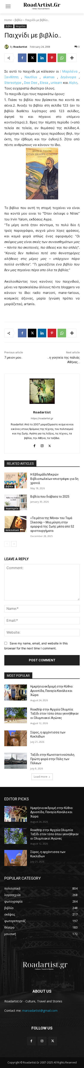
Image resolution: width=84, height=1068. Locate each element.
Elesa (44, 83)
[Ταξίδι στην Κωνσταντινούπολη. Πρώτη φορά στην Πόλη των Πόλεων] (15, 761)
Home (8, 20)
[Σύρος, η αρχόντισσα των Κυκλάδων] (15, 738)
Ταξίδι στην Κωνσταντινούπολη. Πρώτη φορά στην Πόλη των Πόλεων (52, 759)
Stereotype (13, 83)
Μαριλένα (70, 71)
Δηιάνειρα (68, 77)
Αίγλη (73, 83)
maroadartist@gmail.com (40, 1010)
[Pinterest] (52, 57)
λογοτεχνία (12, 508)
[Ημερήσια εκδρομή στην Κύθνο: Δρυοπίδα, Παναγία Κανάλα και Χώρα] (15, 692)
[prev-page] (7, 544)
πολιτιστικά (12, 530)
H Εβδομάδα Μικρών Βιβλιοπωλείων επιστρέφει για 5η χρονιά (54, 479)
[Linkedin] (42, 57)
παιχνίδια (20, 26)
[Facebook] (22, 57)
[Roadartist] (7, 47)
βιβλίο (18, 20)
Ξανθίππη (11, 77)
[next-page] (14, 544)
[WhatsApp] (62, 57)
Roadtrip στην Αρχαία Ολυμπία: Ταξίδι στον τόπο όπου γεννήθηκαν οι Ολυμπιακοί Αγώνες (54, 714)
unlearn (56, 83)
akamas (50, 77)
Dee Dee (31, 83)
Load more (40, 776)
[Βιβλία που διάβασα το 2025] (15, 503)
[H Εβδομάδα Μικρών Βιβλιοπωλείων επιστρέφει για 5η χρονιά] (15, 481)
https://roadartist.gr (42, 418)
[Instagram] (42, 445)
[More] (71, 57)
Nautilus (31, 77)
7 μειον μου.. (13, 357)
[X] (32, 57)
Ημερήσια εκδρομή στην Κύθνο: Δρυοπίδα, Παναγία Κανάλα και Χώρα (51, 691)
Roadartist (20, 46)
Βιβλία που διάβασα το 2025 (49, 496)
